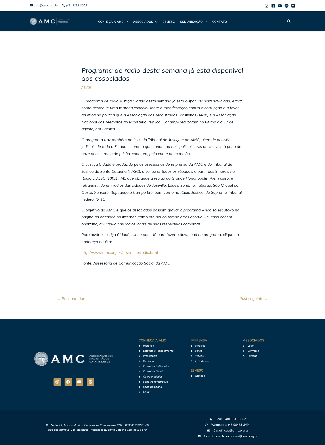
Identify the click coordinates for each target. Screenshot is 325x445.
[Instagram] (267, 6)
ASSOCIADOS (143, 21)
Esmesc (169, 21)
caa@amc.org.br (45, 5)
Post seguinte (253, 298)
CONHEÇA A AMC (110, 21)
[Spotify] (287, 6)
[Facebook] (273, 6)
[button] (289, 21)
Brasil (88, 87)
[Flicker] (293, 6)
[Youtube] (280, 6)
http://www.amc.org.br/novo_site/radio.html (119, 252)
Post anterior (70, 298)
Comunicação (191, 21)
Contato (219, 21)
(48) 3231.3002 (76, 5)
